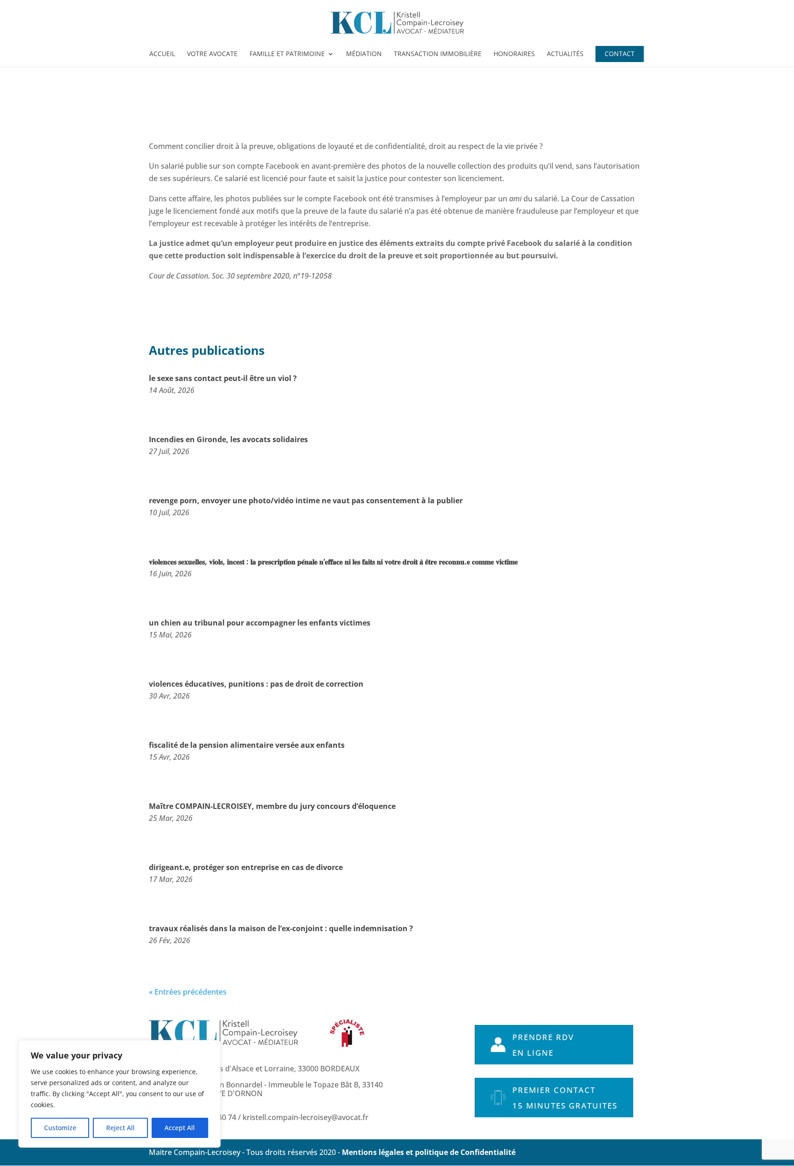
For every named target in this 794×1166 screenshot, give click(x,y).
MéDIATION (364, 54)
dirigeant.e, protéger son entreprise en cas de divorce (246, 867)
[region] (119, 1094)
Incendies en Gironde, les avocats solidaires (228, 439)
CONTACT (620, 54)
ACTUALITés (565, 54)
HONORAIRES (514, 54)
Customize (60, 1127)
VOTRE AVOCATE (212, 54)
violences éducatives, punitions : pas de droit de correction (256, 684)
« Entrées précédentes (188, 992)
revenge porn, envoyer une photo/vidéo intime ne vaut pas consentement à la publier (306, 500)
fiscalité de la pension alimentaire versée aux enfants (247, 745)
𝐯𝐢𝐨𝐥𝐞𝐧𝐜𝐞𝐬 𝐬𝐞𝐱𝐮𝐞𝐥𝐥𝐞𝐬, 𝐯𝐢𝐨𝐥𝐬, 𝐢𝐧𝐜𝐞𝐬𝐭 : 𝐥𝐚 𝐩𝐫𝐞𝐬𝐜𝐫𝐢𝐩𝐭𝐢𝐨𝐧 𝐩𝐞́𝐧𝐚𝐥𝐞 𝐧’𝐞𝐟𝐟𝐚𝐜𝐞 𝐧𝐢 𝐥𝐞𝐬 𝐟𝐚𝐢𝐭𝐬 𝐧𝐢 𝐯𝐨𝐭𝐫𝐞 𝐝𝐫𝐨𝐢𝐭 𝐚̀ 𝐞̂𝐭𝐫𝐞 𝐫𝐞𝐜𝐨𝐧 (333, 562)
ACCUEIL (162, 54)
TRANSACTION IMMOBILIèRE (438, 54)
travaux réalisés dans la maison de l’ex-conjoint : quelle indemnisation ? (281, 928)
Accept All (179, 1127)
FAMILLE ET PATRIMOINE (287, 54)
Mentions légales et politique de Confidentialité (429, 1152)
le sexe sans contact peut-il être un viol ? (223, 378)
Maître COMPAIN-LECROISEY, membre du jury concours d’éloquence (272, 806)
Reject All (120, 1127)
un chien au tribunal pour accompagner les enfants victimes (259, 623)
